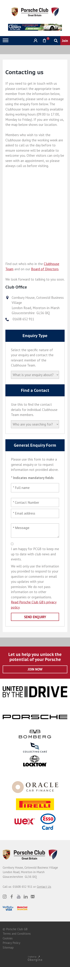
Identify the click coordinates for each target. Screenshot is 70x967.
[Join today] (65, 40)
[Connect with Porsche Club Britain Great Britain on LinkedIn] (26, 897)
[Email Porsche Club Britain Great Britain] (33, 897)
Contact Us (44, 887)
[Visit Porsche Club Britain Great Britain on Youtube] (19, 897)
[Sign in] (35, 40)
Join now (35, 669)
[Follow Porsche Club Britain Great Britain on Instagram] (5, 897)
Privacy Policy (11, 943)
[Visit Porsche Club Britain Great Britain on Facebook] (12, 897)
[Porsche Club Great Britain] (35, 11)
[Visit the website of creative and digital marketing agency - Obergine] (35, 958)
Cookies (8, 938)
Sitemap (8, 947)
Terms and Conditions (17, 934)
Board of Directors (45, 269)
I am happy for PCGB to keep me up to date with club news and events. (35, 554)
